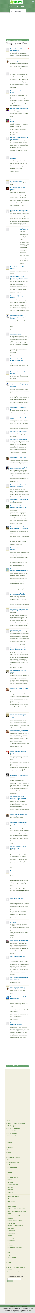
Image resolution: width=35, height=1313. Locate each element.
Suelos (9, 1262)
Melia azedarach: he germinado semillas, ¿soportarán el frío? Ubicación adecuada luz (19, 384)
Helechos (10, 1189)
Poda (8, 1252)
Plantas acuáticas (12, 1167)
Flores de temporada (13, 1162)
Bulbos (9, 1164)
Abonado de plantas (13, 1196)
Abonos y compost (12, 1198)
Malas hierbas (11, 1240)
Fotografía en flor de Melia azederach (19, 210)
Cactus (9, 1155)
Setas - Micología (12, 1257)
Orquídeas (10, 1182)
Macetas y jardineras (13, 1238)
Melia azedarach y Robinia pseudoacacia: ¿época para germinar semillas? (18, 317)
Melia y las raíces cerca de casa (17, 870)
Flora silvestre (11, 1223)
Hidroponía (10, 1228)
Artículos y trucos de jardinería (16, 1123)
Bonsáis (9, 1179)
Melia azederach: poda (15, 630)
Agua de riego (11, 1201)
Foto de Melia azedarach (16, 181)
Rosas (9, 1152)
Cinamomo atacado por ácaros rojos (18, 73)
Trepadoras (10, 1150)
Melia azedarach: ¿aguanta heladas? (18, 431)
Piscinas (9, 1250)
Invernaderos (11, 1230)
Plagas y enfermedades (13, 1128)
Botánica (9, 1203)
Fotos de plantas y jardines (15, 1225)
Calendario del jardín (13, 1130)
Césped (9, 1172)
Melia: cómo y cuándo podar (17, 898)
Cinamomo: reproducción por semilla (19, 108)
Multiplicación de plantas (14, 1247)
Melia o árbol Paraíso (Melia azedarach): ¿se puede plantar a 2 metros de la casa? (18, 798)
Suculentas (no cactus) (13, 1157)
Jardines (9, 1235)
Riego (9, 1255)
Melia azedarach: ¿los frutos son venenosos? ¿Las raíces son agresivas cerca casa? (19, 570)
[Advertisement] (17, 26)
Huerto (9, 1174)
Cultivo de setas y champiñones (16, 1208)
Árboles (9, 1140)
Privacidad (24, 1306)
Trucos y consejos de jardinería (16, 1272)
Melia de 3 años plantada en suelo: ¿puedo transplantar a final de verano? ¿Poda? (19, 715)
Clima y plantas (11, 1206)
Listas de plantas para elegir (15, 1135)
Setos (9, 1260)
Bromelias (10, 1187)
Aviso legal (17, 1306)
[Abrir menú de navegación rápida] (27, 40)
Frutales (9, 1142)
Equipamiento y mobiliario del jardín (17, 1215)
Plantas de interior (12, 1177)
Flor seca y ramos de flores (15, 1220)
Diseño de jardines (12, 1126)
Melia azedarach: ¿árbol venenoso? (18, 439)
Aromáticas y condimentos (14, 1169)
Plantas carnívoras (12, 1184)
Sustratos (10, 1265)
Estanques (10, 1218)
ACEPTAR (20, 1311)
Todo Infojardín (11, 1121)
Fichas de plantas (12, 1133)
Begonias (10, 1192)
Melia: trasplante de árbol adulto (17, 956)
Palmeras (10, 1145)
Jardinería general (12, 1233)
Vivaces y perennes (12, 1159)
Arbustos (10, 1147)
